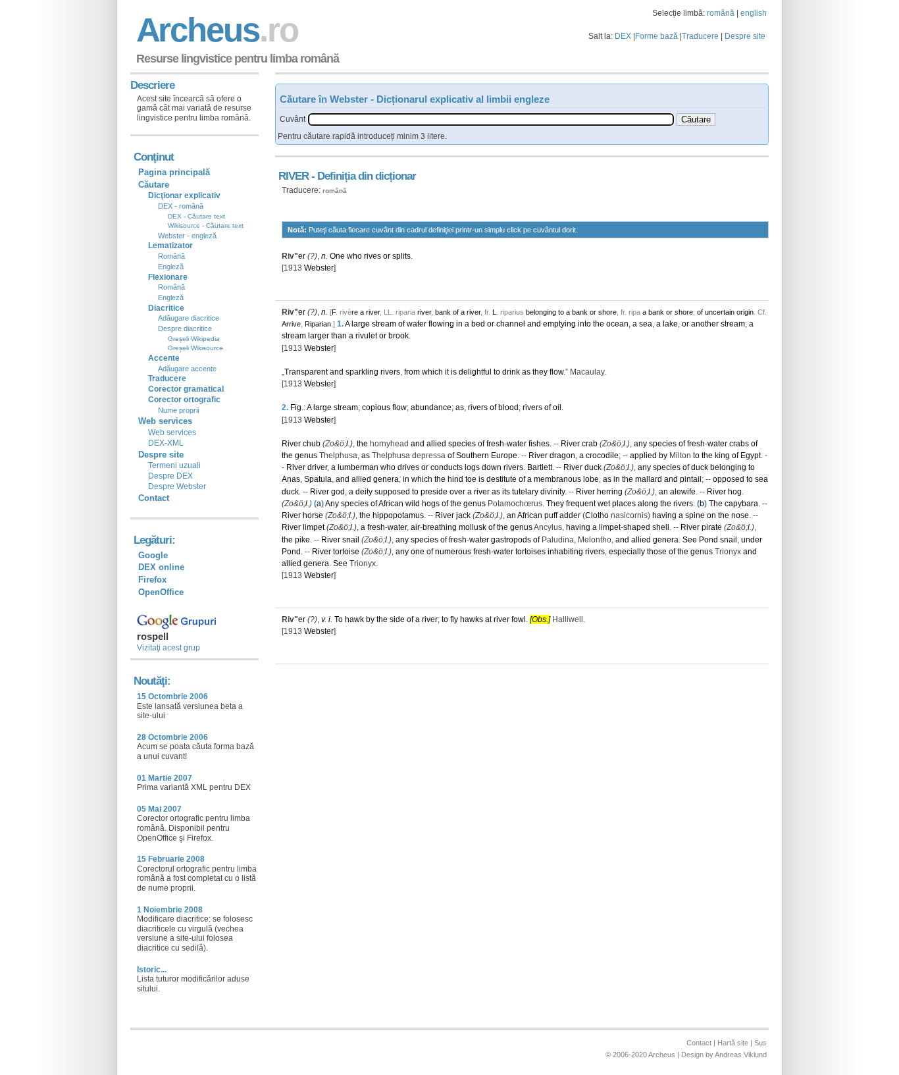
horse (313, 515)
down (491, 467)
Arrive (291, 324)
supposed (392, 491)
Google (153, 555)
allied (436, 443)
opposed (728, 479)
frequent (581, 503)
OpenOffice (161, 592)
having (664, 515)
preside (434, 491)
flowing (441, 323)
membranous (557, 479)
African (390, 503)
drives (408, 467)
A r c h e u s (215, 30)
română (720, 13)
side (397, 619)
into (584, 323)
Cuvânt (292, 119)
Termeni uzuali (174, 465)
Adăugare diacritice (188, 318)
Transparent (306, 372)
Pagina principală (174, 172)
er (301, 256)
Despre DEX (170, 476)
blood (508, 407)
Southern (472, 455)
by (663, 455)
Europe (504, 455)
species (462, 443)
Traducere (700, 36)
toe (470, 479)
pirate (712, 527)
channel (510, 323)
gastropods (511, 539)
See (689, 539)
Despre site (745, 36)
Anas (291, 479)
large (360, 323)
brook (398, 335)
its (506, 491)
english (753, 13)
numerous (453, 551)
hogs (431, 503)
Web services (172, 432)
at (488, 619)
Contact (153, 498)
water (416, 323)
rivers (390, 372)
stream (384, 323)
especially (627, 551)
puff (550, 515)
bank (443, 312)
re (354, 312)
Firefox (152, 580)
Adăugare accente (187, 369)
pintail (691, 479)
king (722, 455)
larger (318, 335)
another (705, 323)
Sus (760, 1043)
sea (645, 323)
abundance (431, 407)
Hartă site (732, 1043)
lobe (591, 479)
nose (740, 515)
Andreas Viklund (741, 1055)
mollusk (472, 527)
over (457, 491)
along (648, 503)
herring (610, 491)
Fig (295, 407)
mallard (648, 479)
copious (376, 407)
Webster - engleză (187, 236)
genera (386, 479)
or (386, 256)
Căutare (153, 185)
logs (472, 467)
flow (556, 372)
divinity (552, 491)
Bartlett (539, 467)
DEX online (161, 567)
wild (412, 503)
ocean (617, 323)
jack (463, 515)
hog (735, 491)
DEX (623, 36)
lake (670, 323)
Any (332, 503)
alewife (683, 491)
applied (643, 455)
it (447, 372)
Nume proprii (178, 410)
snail (350, 539)
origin (745, 312)
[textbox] (491, 119)
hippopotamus (398, 515)
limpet (313, 527)
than (339, 335)
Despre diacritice (185, 328)
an (663, 491)
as (526, 372)
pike (302, 539)
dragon (562, 455)
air (415, 527)
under (751, 539)
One (337, 256)
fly (454, 619)
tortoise (346, 551)
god (338, 491)
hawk (354, 619)
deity (363, 491)
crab (590, 443)
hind (455, 479)
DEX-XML (166, 443)
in (459, 323)
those (657, 551)
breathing (440, 527)
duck (593, 467)
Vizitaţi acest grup (168, 647)
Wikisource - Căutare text (206, 225)
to (561, 312)
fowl (518, 619)
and (534, 323)
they (540, 372)
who (354, 256)
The (716, 503)
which (432, 372)
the (598, 323)
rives (372, 256)
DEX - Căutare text (196, 216)
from (412, 372)
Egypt (750, 455)
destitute (501, 479)
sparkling (362, 372)
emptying (559, 323)
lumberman (358, 467)
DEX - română (180, 206)
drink (511, 372)
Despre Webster (177, 486)
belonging (541, 312)
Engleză (171, 267)
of (456, 312)
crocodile (602, 455)
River (291, 443)
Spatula (318, 479)
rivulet (366, 335)
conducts (446, 467)
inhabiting (565, 551)
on (711, 515)
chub (312, 443)
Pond (708, 539)
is (454, 372)
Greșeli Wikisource (195, 348)
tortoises (530, 551)
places (624, 503)
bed (478, 323)
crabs (739, 443)
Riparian (318, 324)
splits (401, 256)
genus (306, 455)
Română (171, 256)
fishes (539, 443)
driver (317, 467)
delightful (475, 372)
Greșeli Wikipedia (194, 338)
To (338, 619)
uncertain (719, 312)
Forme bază (656, 36)
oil (557, 407)
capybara (741, 503)
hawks (471, 619)
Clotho (597, 515)
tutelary (525, 491)
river (373, 312)
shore (607, 312)
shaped (636, 527)
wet (604, 503)
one (417, 551)
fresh (495, 443)
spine (695, 515)
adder (569, 515)
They (555, 503)
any (640, 443)
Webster (319, 268)
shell (660, 527)
